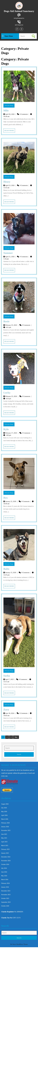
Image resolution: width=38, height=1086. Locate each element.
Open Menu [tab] (9, 36)
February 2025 (5, 849)
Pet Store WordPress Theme (19, 944)
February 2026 (5, 823)
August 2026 (5, 804)
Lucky (6, 392)
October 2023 (5, 898)
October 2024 (5, 864)
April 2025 (4, 842)
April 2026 (4, 815)
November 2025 (5, 830)
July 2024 (4, 868)
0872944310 (19, 25)
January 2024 (5, 887)
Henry (6, 181)
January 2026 (5, 826)
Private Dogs (9, 105)
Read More (9, 131)
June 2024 (4, 872)
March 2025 (4, 845)
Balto (6, 568)
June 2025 (4, 834)
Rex (5, 497)
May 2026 (4, 811)
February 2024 (5, 883)
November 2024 (5, 860)
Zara (6, 709)
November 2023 (5, 894)
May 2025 (4, 838)
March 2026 (4, 819)
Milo (6, 110)
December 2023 (5, 891)
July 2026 (4, 808)
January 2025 (5, 853)
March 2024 (4, 879)
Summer (8, 253)
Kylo (6, 429)
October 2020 (5, 906)
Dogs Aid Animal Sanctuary (19, 11)
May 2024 (4, 876)
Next (16, 737)
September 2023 (6, 902)
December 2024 (5, 857)
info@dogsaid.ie (19, 18)
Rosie (6, 321)
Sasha (6, 675)
